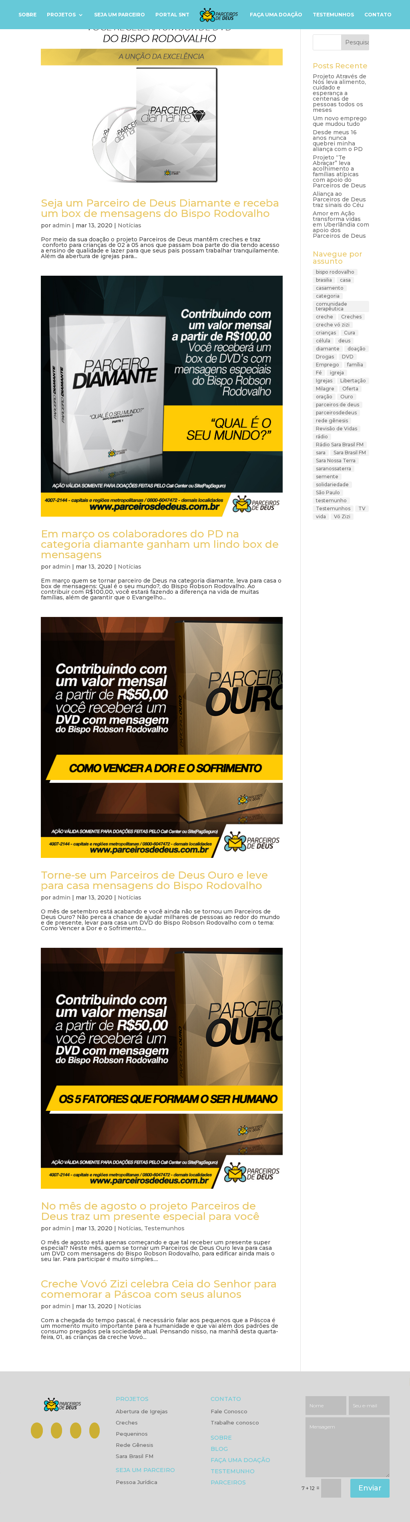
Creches (351, 317)
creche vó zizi (333, 325)
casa (345, 280)
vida (321, 516)
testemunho (331, 500)
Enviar (370, 1488)
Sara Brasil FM (350, 453)
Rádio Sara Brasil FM (340, 445)
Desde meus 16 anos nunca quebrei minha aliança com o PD (338, 141)
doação (357, 349)
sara (321, 453)
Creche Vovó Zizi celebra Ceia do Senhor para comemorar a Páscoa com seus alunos (159, 1289)
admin (61, 225)
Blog (219, 1449)
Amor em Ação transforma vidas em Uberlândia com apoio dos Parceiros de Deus (341, 224)
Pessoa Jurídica (136, 1482)
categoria (328, 296)
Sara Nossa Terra (336, 461)
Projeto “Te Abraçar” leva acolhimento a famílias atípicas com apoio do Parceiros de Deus (339, 171)
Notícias (129, 225)
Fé (319, 373)
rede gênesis (332, 421)
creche (324, 317)
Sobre (27, 15)
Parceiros (228, 1483)
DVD (348, 357)
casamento (330, 288)
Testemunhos (333, 15)
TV (362, 508)
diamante (328, 349)
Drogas (325, 357)
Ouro (346, 397)
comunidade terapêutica (331, 306)
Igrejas (324, 381)
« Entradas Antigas (67, 1359)
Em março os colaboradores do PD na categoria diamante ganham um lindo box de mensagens (160, 544)
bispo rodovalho (335, 272)
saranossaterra (333, 469)
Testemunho (233, 1472)
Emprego (327, 365)
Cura (349, 333)
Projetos (61, 15)
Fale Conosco (229, 1412)
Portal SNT (172, 15)
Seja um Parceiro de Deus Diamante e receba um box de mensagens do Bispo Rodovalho (160, 208)
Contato (378, 15)
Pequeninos (132, 1434)
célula (323, 341)
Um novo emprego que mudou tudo (340, 121)
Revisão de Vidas (336, 429)
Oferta (350, 389)
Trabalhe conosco (235, 1423)
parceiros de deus (337, 405)
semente (327, 476)
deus (344, 341)
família (355, 365)
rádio (322, 437)
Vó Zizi (342, 516)
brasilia (324, 280)
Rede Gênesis (134, 1445)
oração (324, 397)
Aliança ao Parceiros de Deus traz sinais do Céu (339, 199)
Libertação (353, 381)
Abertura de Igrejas (142, 1412)
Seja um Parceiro (119, 15)
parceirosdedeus (336, 413)
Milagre (325, 389)
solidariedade (332, 484)
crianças (326, 333)
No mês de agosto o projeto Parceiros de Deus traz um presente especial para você (150, 1211)
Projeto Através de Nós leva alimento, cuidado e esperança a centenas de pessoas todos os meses (339, 93)
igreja (337, 373)
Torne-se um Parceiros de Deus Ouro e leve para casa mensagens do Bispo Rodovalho (154, 880)
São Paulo (328, 492)
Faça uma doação (276, 15)
